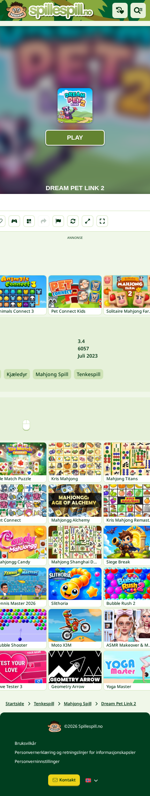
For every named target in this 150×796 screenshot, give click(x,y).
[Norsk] (92, 780)
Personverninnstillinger (37, 761)
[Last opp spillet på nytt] (73, 221)
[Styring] (14, 221)
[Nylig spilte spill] (120, 10)
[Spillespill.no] (49, 10)
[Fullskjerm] (102, 221)
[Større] (87, 221)
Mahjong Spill (52, 374)
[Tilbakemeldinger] (58, 221)
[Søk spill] (138, 10)
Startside (15, 704)
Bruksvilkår (25, 743)
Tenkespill (88, 374)
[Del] (44, 221)
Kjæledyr (17, 374)
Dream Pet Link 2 (118, 704)
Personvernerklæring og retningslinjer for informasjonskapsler (75, 752)
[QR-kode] (29, 221)
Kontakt (67, 780)
